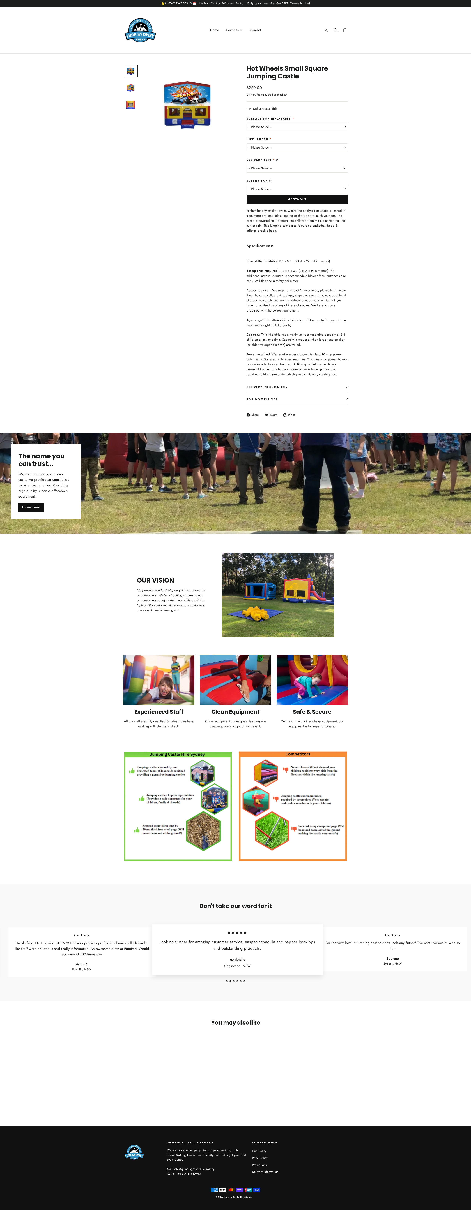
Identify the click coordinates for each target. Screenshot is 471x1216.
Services (233, 30)
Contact (255, 30)
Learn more (31, 507)
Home (214, 30)
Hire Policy (259, 1151)
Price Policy (260, 1158)
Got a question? (262, 398)
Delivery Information (267, 387)
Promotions (259, 1165)
